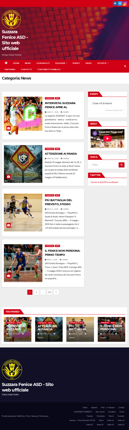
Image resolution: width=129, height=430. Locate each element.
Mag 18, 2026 (53, 158)
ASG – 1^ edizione (108, 407)
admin (66, 112)
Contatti (26, 69)
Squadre (60, 63)
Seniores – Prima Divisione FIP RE (82, 420)
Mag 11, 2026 (52, 209)
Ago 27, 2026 (52, 112)
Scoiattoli (120, 416)
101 (49, 292)
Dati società (100, 412)
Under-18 (110, 425)
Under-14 (121, 420)
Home (16, 63)
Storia (101, 420)
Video (88, 63)
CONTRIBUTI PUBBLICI (83, 412)
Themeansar (43, 416)
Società (102, 63)
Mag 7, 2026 (52, 260)
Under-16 (100, 425)
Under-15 (89, 425)
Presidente (101, 416)
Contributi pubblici (48, 69)
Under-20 (121, 425)
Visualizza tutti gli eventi (113, 110)
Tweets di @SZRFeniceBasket (104, 182)
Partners (10, 69)
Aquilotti (94, 407)
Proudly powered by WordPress (13, 416)
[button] (125, 66)
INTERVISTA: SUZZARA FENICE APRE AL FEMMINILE (60, 107)
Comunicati (43, 63)
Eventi (76, 63)
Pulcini (111, 416)
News (28, 63)
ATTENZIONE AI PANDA (61, 153)
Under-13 (110, 420)
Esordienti (112, 412)
